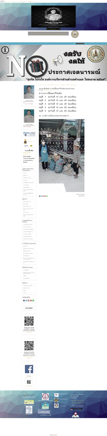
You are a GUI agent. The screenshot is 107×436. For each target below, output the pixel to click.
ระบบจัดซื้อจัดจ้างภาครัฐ (45, 415)
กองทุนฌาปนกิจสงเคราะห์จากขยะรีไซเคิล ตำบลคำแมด (29, 273)
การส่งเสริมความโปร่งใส (27, 224)
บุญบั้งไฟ (24, 275)
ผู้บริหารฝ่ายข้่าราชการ (27, 206)
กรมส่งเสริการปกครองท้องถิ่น (29, 397)
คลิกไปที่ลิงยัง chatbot (29, 385)
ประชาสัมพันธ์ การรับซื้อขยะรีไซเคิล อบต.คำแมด (67, 84)
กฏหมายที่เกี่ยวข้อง (26, 187)
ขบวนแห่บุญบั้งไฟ (26, 278)
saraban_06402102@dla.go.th (78, 400)
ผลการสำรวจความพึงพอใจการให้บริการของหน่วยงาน (29, 259)
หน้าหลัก (2, 1)
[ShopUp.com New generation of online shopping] (55, 434)
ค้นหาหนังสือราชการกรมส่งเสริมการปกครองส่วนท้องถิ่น (29, 159)
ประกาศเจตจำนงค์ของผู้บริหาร (28, 229)
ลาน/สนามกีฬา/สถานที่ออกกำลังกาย (28, 262)
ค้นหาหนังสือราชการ (27, 153)
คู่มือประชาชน (25, 246)
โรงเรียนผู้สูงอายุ (26, 270)
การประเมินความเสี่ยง (27, 234)
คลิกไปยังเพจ (29, 376)
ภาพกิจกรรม (14, 1)
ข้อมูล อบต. (7, 1)
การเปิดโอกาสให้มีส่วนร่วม (28, 231)
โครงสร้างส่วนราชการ (27, 201)
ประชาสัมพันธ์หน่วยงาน (22, 1)
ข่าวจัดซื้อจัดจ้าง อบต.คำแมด (28, 182)
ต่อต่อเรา (24, 290)
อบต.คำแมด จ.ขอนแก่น (29, 377)
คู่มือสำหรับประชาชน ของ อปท (28, 248)
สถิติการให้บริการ (26, 255)
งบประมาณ (25, 180)
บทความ (44, 84)
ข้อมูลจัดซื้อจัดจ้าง (31, 1)
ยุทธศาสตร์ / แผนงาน (27, 177)
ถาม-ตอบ (24, 292)
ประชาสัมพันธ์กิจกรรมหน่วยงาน (52, 84)
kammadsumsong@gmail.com (77, 402)
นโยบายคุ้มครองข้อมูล (27, 236)
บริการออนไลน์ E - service (28, 253)
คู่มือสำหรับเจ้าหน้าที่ (26, 250)
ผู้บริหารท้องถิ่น (25, 204)
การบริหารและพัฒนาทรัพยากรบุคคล (28, 190)
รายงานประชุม (26, 184)
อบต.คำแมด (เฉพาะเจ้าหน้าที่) (29, 357)
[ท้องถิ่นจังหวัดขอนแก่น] (45, 406)
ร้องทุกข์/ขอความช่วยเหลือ (27, 285)
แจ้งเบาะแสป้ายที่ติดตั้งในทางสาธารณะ (28, 194)
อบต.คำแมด (29, 332)
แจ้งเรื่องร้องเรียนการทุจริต (28, 238)
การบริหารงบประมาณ (27, 226)
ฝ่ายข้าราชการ (26, 212)
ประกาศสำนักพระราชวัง (53, 29)
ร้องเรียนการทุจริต (26, 287)
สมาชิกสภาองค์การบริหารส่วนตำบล (28, 209)
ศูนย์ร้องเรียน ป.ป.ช (30, 141)
